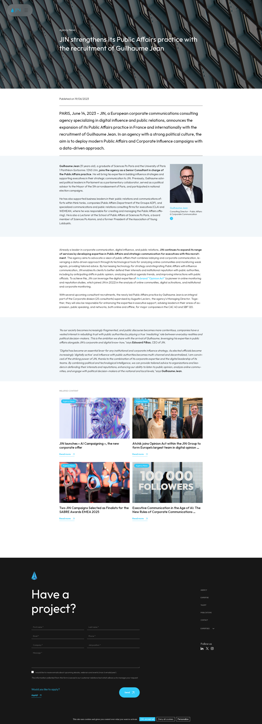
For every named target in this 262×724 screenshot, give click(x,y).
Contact (77, 10)
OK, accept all (147, 719)
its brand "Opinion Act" (150, 278)
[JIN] (15, 10)
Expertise (43, 10)
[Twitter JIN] (248, 13)
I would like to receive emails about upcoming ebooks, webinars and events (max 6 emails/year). (76, 672)
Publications (65, 10)
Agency (204, 590)
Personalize (183, 719)
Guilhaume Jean (179, 208)
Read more (65, 454)
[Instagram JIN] (253, 11)
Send (127, 692)
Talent (53, 10)
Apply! (34, 695)
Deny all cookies (165, 719)
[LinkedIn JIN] (243, 11)
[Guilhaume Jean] (186, 202)
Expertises (205, 628)
